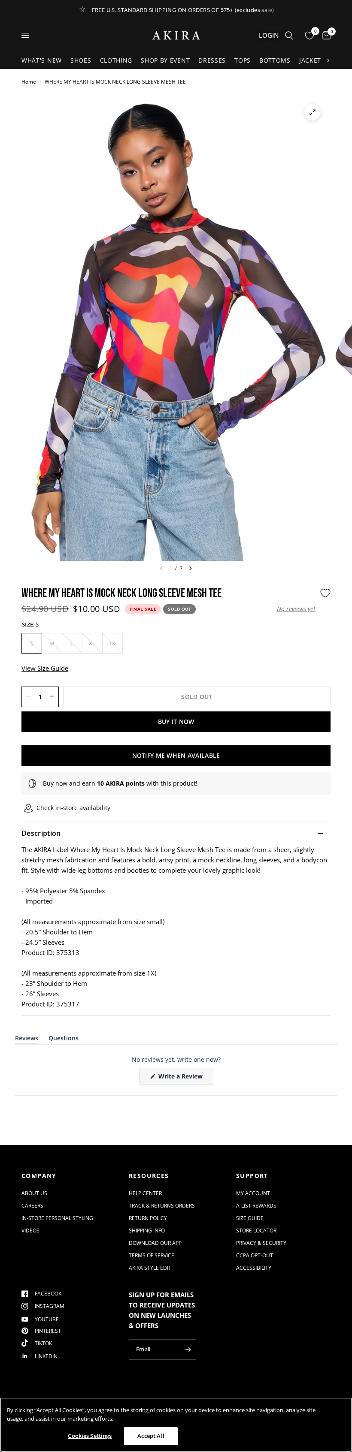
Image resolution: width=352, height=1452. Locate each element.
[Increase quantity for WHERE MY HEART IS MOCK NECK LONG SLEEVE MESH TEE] (52, 697)
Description (41, 833)
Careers (32, 1205)
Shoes (80, 60)
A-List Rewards (256, 1205)
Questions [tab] (64, 1039)
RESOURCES (149, 1176)
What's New (41, 60)
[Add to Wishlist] (325, 593)
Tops (242, 60)
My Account (253, 1193)
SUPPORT (252, 1176)
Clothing (116, 60)
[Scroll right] (328, 60)
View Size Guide (44, 668)
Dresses (212, 60)
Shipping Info (147, 1230)
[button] (296, 609)
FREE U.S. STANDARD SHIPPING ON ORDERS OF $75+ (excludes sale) (183, 10)
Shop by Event (165, 60)
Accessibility (253, 1267)
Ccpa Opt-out (254, 1255)
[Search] (289, 35)
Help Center (145, 1193)
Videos (30, 1230)
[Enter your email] (187, 1349)
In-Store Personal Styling (57, 1218)
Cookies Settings (90, 1436)
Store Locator (256, 1230)
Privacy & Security (261, 1243)
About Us (34, 1193)
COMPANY (39, 1176)
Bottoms (275, 60)
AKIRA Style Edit (150, 1267)
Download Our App (155, 1243)
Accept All (150, 1436)
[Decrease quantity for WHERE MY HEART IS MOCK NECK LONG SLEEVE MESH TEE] (28, 697)
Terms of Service (151, 1255)
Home (28, 81)
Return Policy (148, 1218)
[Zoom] (312, 112)
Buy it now (176, 721)
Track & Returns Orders (162, 1205)
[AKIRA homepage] (176, 35)
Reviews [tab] (26, 1039)
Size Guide (250, 1218)
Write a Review (182, 1078)
